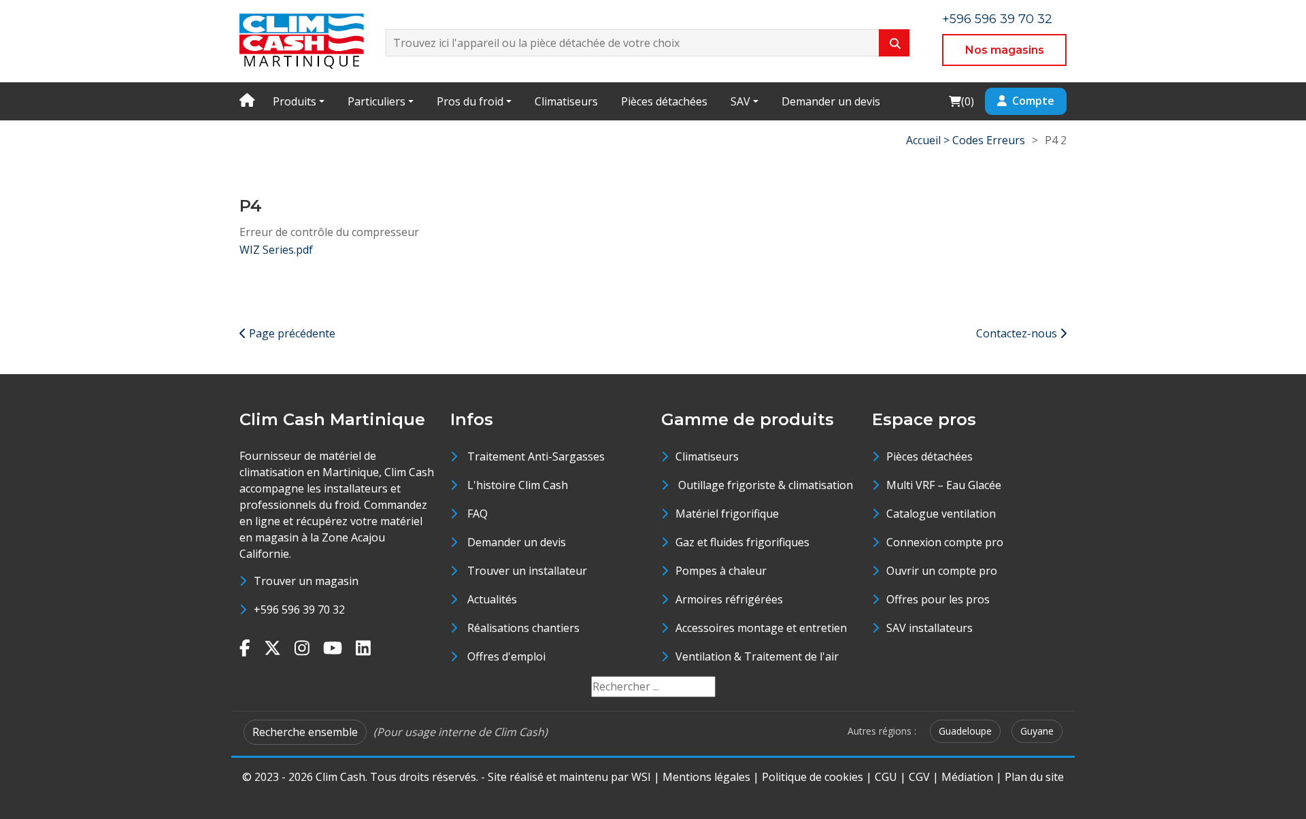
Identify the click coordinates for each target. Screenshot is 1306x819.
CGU (886, 776)
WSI (641, 776)
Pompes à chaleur (721, 570)
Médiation (967, 776)
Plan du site (1034, 776)
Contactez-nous (1018, 333)
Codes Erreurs (988, 140)
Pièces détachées (664, 101)
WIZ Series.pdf (276, 249)
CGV (919, 776)
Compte (1033, 100)
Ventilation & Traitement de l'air (757, 656)
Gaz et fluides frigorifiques (742, 542)
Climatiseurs (566, 101)
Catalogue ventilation (941, 513)
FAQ (477, 513)
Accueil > (929, 140)
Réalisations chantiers (523, 627)
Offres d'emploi (506, 656)
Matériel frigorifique (727, 513)
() (961, 101)
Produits (294, 101)
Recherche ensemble (305, 731)
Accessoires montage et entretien (761, 627)
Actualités (492, 599)
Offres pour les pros (938, 599)
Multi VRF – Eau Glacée (943, 485)
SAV (740, 101)
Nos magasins (1004, 50)
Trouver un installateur (527, 570)
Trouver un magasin (306, 580)
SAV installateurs (929, 627)
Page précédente (290, 333)
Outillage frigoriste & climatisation (764, 485)
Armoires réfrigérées (729, 599)
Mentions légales (706, 776)
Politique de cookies (812, 776)
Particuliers (376, 101)
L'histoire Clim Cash (517, 485)
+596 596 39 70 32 (997, 19)
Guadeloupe (965, 730)
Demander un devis (831, 101)
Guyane (1037, 730)
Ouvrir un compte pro (941, 570)
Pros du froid (470, 101)
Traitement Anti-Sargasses (536, 456)
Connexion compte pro (944, 542)
